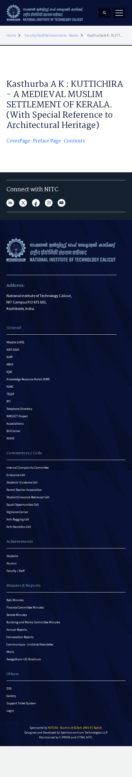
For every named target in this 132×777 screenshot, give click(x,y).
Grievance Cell (15, 475)
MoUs (10, 652)
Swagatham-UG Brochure (23, 659)
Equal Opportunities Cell (22, 504)
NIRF (9, 357)
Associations (15, 423)
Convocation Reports (20, 637)
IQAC (9, 372)
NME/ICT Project (17, 416)
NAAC (9, 386)
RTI (8, 401)
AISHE (10, 438)
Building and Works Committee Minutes (33, 622)
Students (12, 556)
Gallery (11, 696)
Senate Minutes (16, 615)
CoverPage (18, 141)
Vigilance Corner (17, 512)
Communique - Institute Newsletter (30, 644)
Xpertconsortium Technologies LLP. (84, 732)
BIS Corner (13, 431)
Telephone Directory (19, 409)
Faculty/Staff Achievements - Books (51, 35)
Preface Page (47, 141)
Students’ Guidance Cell (21, 482)
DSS (9, 688)
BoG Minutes (15, 600)
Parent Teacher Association (24, 490)
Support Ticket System (21, 703)
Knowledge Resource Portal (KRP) (28, 379)
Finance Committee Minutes (25, 607)
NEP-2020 (12, 350)
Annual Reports (16, 630)
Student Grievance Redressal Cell (27, 497)
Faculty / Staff (15, 571)
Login (10, 711)
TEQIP (10, 394)
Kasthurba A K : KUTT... (105, 35)
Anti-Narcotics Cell (18, 527)
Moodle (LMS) (15, 342)
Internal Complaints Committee (27, 467)
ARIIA (9, 364)
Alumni (11, 563)
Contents (74, 141)
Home (11, 35)
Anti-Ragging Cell (17, 519)
